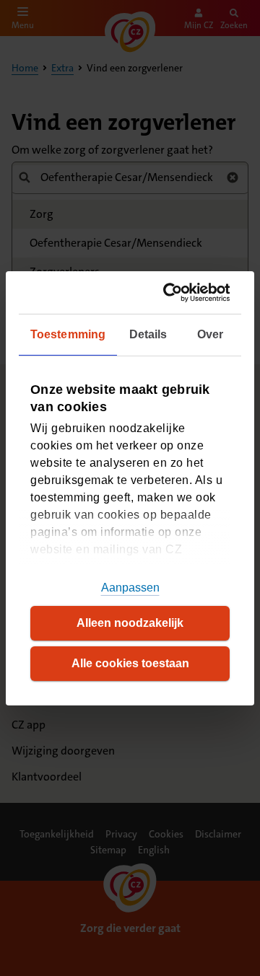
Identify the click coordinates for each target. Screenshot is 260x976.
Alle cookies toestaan (130, 663)
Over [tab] (210, 334)
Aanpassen (130, 587)
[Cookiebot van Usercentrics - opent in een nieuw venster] (174, 292)
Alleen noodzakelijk (130, 623)
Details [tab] (148, 334)
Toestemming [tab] (67, 334)
